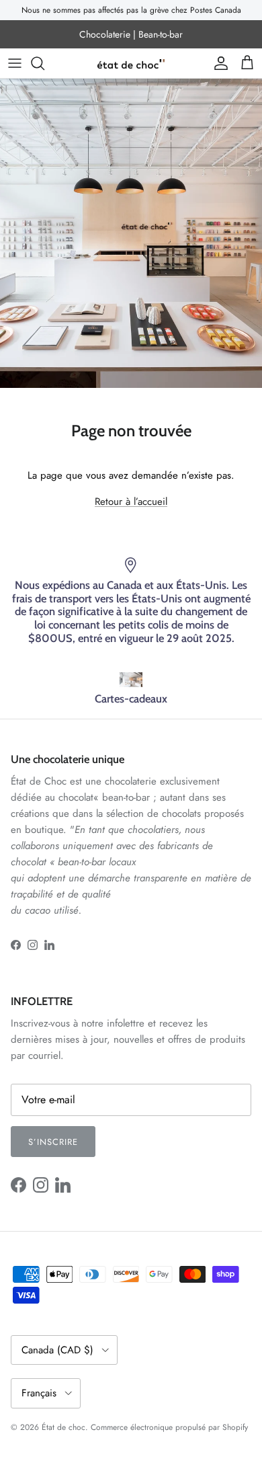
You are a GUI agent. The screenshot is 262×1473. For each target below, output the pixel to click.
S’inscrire (53, 1142)
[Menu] (15, 63)
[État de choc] (131, 63)
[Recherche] (44, 63)
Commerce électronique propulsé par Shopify (169, 1427)
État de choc (63, 1427)
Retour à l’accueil (131, 501)
